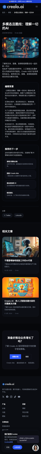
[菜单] (36, 6)
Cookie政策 (8, 442)
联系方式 (25, 416)
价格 (3, 408)
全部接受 (17, 447)
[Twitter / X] (3, 397)
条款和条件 (6, 426)
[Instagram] (11, 397)
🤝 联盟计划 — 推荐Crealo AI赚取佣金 (20, 1)
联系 (27, 357)
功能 (3, 412)
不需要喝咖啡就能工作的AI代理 (18, 260)
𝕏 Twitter (8, 215)
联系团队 (31, 363)
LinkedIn (20, 215)
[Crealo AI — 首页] (13, 6)
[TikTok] (15, 397)
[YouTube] (19, 397)
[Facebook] (7, 397)
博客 (23, 408)
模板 (3, 416)
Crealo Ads (11, 363)
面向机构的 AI (21, 363)
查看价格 (15, 357)
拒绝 (7, 447)
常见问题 (25, 412)
